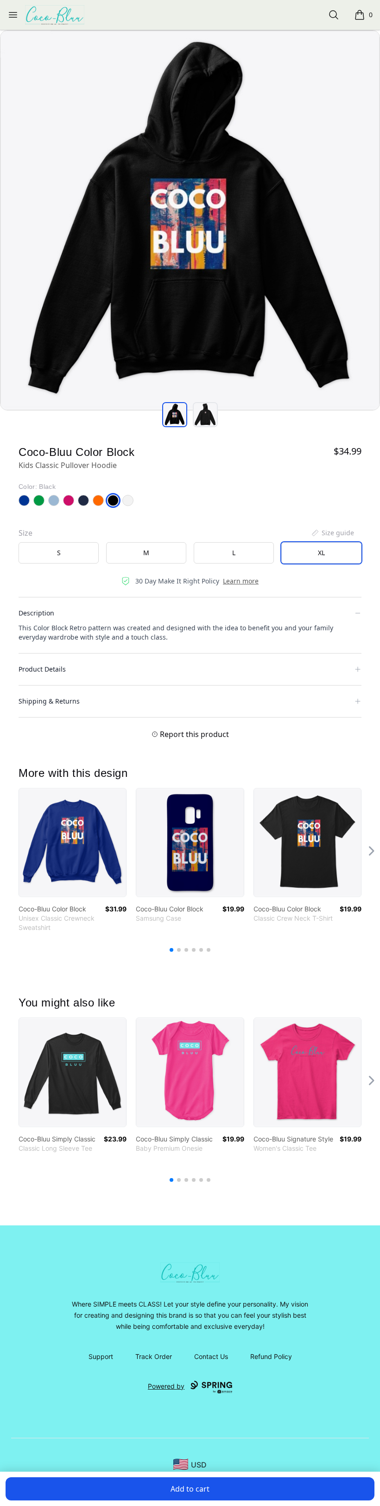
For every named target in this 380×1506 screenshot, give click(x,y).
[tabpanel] (190, 220)
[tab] (174, 414)
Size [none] (25, 533)
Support (101, 1356)
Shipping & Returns (49, 701)
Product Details (42, 669)
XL (321, 552)
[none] (332, 533)
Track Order (153, 1356)
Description (36, 613)
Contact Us (211, 1356)
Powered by (166, 1386)
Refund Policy (271, 1356)
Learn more (241, 581)
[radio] (59, 553)
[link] (72, 842)
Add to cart (190, 1489)
